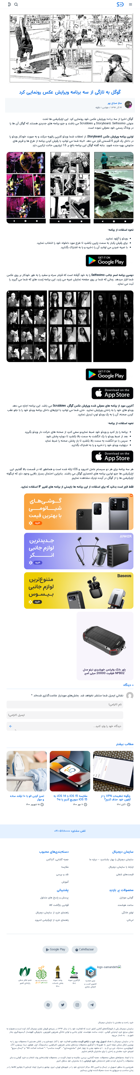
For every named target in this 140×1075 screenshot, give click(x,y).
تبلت (101, 1032)
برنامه (109, 119)
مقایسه (65, 867)
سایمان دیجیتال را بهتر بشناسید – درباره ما (111, 859)
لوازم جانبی (77, 1032)
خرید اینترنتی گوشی (113, 1032)
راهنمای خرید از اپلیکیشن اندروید (52, 920)
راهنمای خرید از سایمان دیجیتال (52, 913)
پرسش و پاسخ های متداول (54, 898)
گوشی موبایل (126, 898)
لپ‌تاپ (130, 920)
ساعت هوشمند (125, 905)
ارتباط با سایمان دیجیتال (121, 867)
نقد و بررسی (62, 874)
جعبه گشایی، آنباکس (57, 859)
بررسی (83, 1057)
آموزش (65, 882)
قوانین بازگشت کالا (59, 905)
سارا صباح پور (115, 103)
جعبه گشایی (93, 1057)
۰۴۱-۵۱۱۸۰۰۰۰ (62, 831)
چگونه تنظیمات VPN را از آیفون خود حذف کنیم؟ (116, 797)
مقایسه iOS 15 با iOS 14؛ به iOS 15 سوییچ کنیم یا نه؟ (70, 797)
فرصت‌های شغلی (124, 874)
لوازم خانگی (127, 913)
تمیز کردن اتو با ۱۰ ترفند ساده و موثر (27, 797)
